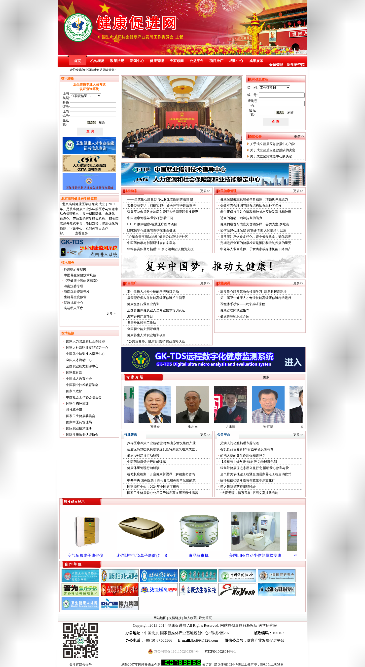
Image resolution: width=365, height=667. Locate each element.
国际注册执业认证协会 (82, 434)
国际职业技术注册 (79, 428)
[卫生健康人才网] (80, 609)
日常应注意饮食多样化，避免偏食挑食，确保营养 (255, 236)
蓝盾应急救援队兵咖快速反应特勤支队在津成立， (162, 449)
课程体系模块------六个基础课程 (242, 304)
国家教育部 (74, 372)
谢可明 (241, 427)
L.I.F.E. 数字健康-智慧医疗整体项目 (152, 224)
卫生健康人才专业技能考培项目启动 (153, 291)
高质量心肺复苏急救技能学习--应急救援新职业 (253, 291)
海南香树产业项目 (140, 316)
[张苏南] (120, 581)
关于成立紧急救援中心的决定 (271, 156)
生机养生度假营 (75, 297)
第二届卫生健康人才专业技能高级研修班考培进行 (255, 298)
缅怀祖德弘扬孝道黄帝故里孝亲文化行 (247, 480)
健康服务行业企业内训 (143, 304)
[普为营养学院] (80, 595)
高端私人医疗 (73, 308)
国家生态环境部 (77, 403)
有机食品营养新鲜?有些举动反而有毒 (246, 449)
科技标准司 (74, 410)
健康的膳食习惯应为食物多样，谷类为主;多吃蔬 (254, 224)
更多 (266, 377)
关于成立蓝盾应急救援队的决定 (272, 150)
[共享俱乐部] (159, 595)
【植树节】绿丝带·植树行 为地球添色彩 (248, 462)
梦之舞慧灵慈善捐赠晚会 (238, 486)
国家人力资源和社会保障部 (85, 341)
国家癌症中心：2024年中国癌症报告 (153, 486)
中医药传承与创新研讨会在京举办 (151, 243)
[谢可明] (240, 422)
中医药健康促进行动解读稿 (146, 462)
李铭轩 (278, 427)
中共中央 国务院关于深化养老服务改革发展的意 (161, 480)
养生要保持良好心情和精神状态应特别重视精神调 (255, 212)
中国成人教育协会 (79, 379)
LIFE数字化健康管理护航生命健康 (151, 230)
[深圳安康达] (198, 595)
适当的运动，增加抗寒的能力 (241, 218)
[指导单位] (159, 581)
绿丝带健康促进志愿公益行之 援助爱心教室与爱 (254, 468)
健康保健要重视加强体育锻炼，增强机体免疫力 (254, 199)
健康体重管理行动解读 (143, 468)
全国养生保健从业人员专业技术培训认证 (156, 310)
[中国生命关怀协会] (80, 581)
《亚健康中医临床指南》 (81, 281)
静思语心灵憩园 (75, 270)
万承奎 (127, 427)
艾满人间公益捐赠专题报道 (239, 443)
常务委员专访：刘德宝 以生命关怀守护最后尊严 (161, 205)
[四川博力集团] (120, 609)
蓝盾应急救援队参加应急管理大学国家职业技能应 (162, 212)
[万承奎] (127, 422)
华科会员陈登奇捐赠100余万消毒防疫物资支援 (160, 249)
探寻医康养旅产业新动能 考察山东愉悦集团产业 (161, 443)
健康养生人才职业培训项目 (146, 335)
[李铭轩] (278, 422)
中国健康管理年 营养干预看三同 (150, 218)
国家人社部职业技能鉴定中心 (87, 347)
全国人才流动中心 (79, 360)
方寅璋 (203, 427)
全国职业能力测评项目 (143, 329)
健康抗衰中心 (73, 302)
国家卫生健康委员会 (80, 416)
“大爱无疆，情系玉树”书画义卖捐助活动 (249, 493)
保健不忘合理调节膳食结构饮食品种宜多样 (251, 205)
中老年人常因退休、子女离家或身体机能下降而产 (255, 249)
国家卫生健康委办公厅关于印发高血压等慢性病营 (162, 493)
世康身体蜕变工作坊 (141, 323)
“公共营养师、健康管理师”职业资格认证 (156, 341)
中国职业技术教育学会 (82, 385)
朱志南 (165, 427)
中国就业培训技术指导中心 (85, 354)
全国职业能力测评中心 (82, 366)
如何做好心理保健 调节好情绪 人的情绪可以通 (253, 230)
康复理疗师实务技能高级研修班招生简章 (156, 298)
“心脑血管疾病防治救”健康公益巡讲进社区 (157, 236)
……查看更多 (78, 233)
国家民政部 (74, 391)
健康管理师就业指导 (234, 310)
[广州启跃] (237, 595)
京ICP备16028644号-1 (220, 651)
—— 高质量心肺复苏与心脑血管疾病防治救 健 (160, 199)
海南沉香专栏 (73, 286)
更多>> (111, 313)
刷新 (102, 122)
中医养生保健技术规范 (80, 275)
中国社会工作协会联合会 (84, 397)
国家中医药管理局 (79, 422)
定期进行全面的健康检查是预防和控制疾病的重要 (255, 243)
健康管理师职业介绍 (234, 316)
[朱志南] (165, 422)
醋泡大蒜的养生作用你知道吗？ (242, 455)
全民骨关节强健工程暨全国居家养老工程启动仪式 (255, 474)
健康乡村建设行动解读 (143, 455)
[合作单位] (276, 581)
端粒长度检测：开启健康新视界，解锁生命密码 (161, 474)
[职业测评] (120, 595)
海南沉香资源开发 (77, 291)
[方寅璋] (202, 422)
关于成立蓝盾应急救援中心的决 (272, 144)
